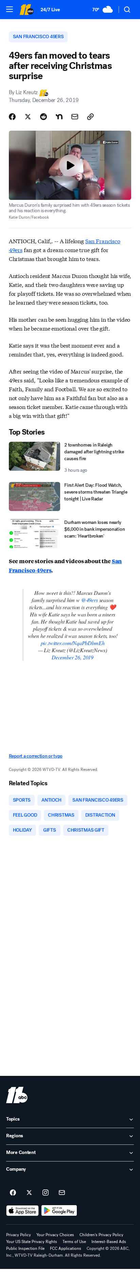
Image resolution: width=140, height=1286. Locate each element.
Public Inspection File (25, 1248)
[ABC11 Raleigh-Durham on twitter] (29, 1193)
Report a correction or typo (36, 756)
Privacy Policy (18, 1235)
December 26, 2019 (72, 657)
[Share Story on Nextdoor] (59, 116)
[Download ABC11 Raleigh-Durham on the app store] (22, 1210)
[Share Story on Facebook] (12, 116)
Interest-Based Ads (108, 1242)
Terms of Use (74, 1242)
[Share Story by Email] (75, 116)
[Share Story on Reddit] (43, 116)
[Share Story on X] (28, 116)
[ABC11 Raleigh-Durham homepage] (26, 9)
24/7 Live (50, 9)
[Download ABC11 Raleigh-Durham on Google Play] (59, 1210)
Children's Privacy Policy (101, 1235)
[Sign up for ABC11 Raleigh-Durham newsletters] (62, 1193)
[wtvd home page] (17, 1095)
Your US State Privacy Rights (31, 1242)
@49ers (89, 599)
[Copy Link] (90, 116)
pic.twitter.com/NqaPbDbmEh (73, 642)
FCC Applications (65, 1248)
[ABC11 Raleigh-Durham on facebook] (13, 1193)
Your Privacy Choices (55, 1235)
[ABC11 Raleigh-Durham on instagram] (45, 1193)
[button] (9, 9)
